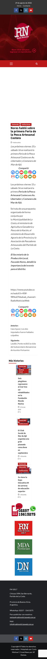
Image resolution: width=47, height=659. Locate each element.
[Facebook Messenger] (34, 172)
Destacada (15, 124)
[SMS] (21, 176)
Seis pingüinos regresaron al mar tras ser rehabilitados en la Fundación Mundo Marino (23, 391)
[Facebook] (13, 172)
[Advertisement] (23, 92)
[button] (11, 63)
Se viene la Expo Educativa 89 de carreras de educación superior (23, 484)
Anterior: (22, 330)
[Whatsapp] (26, 172)
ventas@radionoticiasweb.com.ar (23, 617)
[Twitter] (17, 172)
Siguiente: (23, 345)
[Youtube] (21, 172)
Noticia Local (21, 371)
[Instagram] (30, 172)
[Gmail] (13, 176)
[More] (34, 176)
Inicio (19, 6)
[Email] (30, 176)
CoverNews (24, 652)
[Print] (26, 176)
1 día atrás (23, 456)
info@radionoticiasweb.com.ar (22, 624)
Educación (22, 467)
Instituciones (26, 124)
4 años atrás (17, 142)
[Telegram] (17, 176)
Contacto (26, 6)
